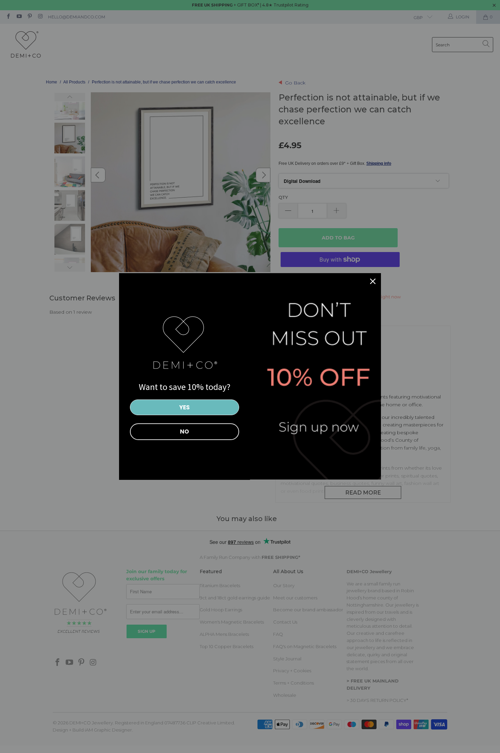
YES (184, 407)
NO (184, 431)
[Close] (373, 281)
